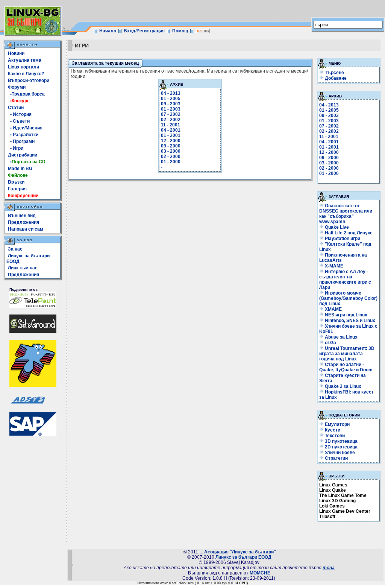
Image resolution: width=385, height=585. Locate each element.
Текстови (334, 435)
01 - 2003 (170, 109)
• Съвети (19, 121)
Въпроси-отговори (28, 80)
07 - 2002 (170, 114)
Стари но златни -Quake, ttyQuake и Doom (346, 367)
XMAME (333, 309)
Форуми (17, 87)
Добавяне (336, 78)
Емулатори (337, 424)
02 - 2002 (170, 119)
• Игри (15, 148)
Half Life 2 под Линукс (348, 233)
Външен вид (22, 215)
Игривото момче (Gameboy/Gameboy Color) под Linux (348, 298)
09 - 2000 (170, 146)
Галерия (17, 188)
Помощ (180, 30)
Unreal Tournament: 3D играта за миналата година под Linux (346, 354)
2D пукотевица (341, 447)
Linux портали (23, 67)
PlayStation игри (342, 238)
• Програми (21, 141)
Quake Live (336, 227)
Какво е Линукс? (26, 73)
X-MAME (333, 266)
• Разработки (23, 134)
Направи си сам (25, 229)
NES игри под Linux (345, 315)
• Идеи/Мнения (25, 128)
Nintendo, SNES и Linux (349, 320)
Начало (107, 30)
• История (20, 114)
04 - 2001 (170, 130)
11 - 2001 (170, 125)
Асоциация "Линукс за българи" (240, 552)
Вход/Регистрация (144, 30)
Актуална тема (24, 60)
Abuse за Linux (341, 337)
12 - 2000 (170, 140)
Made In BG (20, 168)
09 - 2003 (170, 103)
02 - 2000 (170, 156)
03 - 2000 (170, 151)
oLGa (330, 342)
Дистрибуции (22, 155)
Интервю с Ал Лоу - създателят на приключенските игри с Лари (345, 279)
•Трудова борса (26, 94)
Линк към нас (23, 267)
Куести (332, 430)
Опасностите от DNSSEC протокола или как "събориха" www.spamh (345, 213)
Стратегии (336, 458)
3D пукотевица (341, 441)
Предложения (23, 222)
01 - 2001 (170, 135)
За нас (15, 249)
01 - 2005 (170, 98)
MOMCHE (260, 573)
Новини (16, 53)
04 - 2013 (170, 93)
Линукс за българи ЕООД (243, 557)
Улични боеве (339, 452)
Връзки (16, 182)
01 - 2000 (170, 161)
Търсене (334, 72)
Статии (16, 107)
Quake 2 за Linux (342, 386)
